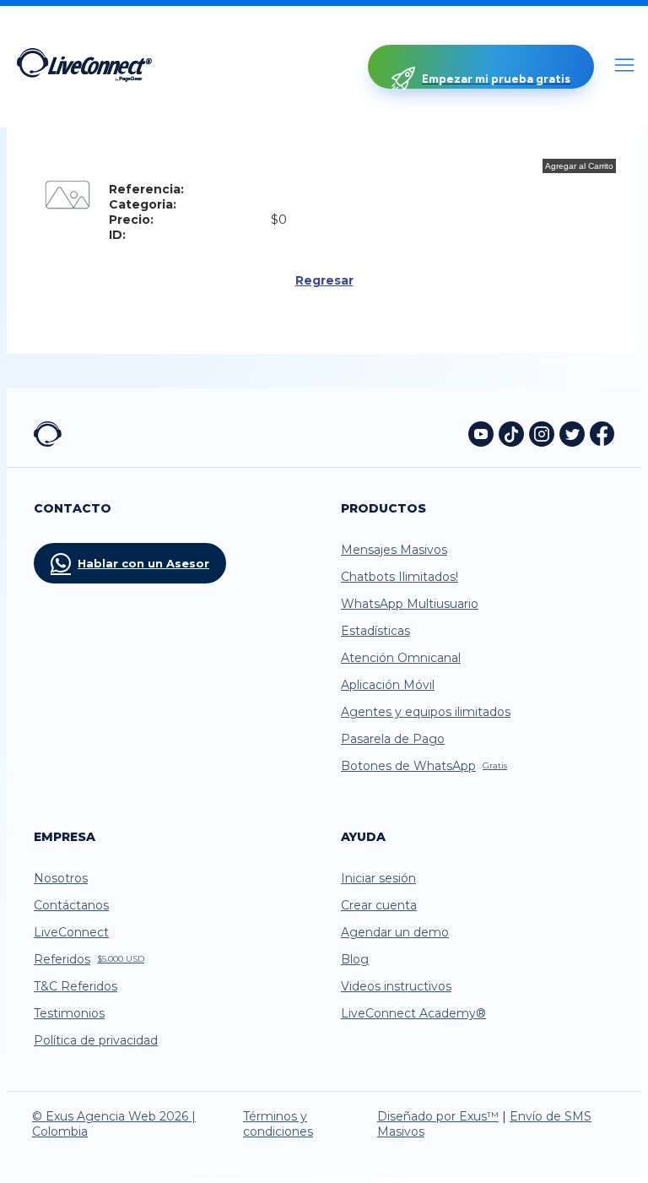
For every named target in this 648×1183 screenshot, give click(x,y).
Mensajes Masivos (394, 549)
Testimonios (69, 1013)
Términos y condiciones (278, 1124)
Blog (355, 959)
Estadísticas (375, 630)
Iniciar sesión (378, 878)
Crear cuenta (379, 905)
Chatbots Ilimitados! (399, 576)
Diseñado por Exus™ (438, 1116)
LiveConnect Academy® (413, 1013)
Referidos (89, 959)
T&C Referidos (75, 986)
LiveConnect (71, 932)
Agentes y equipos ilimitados (425, 711)
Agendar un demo (395, 932)
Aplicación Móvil (388, 684)
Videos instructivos (396, 986)
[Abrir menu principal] (624, 67)
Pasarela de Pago (393, 738)
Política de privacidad (96, 1040)
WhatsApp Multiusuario (409, 603)
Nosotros (61, 878)
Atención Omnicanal (401, 657)
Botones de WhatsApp (424, 765)
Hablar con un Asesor (143, 563)
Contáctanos (71, 905)
